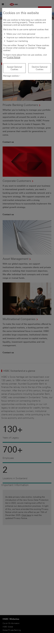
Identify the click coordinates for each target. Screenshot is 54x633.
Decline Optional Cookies (39, 68)
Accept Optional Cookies (14, 68)
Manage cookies (11, 76)
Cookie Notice (13, 57)
